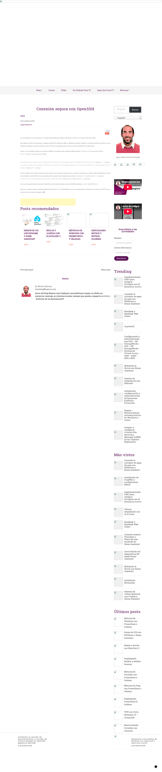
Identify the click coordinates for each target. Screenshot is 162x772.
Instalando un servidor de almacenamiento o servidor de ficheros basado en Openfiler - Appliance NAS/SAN (32, 740)
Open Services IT (105, 90)
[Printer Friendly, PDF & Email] (108, 133)
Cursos (52, 90)
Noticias (124, 90)
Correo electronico (122, 247)
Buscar (135, 109)
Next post (106, 269)
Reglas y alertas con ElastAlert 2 (53, 233)
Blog (38, 90)
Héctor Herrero (45, 286)
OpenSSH (28, 125)
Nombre (118, 238)
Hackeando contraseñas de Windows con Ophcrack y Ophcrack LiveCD (144, 741)
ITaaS (63, 90)
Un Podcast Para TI (82, 90)
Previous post (26, 269)
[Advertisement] (48, 202)
